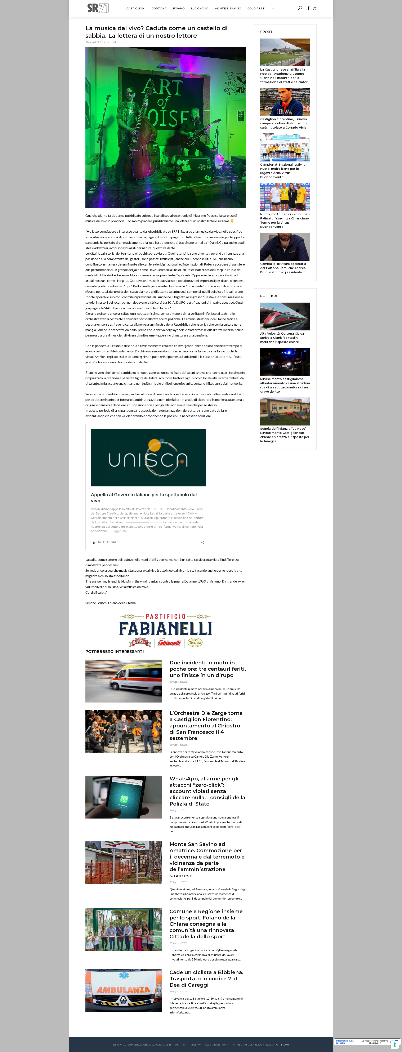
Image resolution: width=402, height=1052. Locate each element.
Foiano (179, 8)
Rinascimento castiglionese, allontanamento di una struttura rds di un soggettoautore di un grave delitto (285, 385)
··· (273, 8)
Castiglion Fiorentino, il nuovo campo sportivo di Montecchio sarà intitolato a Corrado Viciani (284, 123)
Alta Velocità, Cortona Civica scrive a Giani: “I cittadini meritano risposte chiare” (282, 338)
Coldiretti (256, 8)
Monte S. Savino (228, 8)
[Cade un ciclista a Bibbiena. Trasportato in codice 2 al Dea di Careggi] (123, 990)
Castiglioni (135, 8)
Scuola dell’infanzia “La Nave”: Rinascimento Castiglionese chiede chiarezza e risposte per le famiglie (284, 435)
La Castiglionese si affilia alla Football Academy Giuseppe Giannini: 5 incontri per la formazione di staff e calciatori (284, 76)
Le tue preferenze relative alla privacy (375, 1041)
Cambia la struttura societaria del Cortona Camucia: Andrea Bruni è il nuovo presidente (283, 268)
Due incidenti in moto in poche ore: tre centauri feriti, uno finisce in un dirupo (208, 669)
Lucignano (199, 8)
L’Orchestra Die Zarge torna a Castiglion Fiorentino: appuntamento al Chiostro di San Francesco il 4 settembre (206, 725)
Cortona (159, 8)
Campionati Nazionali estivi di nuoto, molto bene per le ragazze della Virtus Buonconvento (283, 171)
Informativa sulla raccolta (345, 1041)
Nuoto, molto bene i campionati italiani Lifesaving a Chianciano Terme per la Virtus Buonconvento (285, 220)
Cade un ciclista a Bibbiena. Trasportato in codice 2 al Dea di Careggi (206, 978)
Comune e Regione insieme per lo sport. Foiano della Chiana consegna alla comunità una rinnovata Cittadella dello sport (206, 924)
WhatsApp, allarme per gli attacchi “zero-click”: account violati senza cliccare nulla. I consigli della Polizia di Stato (207, 791)
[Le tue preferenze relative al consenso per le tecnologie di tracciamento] (395, 1045)
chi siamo (282, 1044)
